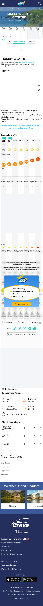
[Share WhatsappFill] (34, 328)
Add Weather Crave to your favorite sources (23, 334)
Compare (31, 41)
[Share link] (14, 328)
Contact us (6, 550)
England (19, 8)
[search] (39, 3)
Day (9, 41)
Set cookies (12, 594)
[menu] (3, 3)
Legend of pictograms (11, 554)
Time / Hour (19, 41)
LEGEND (7, 71)
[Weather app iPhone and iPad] (13, 579)
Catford (25, 8)
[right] (41, 32)
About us (5, 546)
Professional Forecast (11, 569)
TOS (22, 587)
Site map (29, 587)
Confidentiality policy (32, 591)
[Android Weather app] (29, 579)
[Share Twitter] (24, 328)
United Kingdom (11, 8)
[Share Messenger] (29, 328)
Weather (3, 8)
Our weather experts (11, 542)
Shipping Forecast (9, 565)
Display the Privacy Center (27, 594)
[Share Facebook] (19, 328)
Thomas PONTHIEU (27, 62)
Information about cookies (14, 591)
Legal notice (14, 587)
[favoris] (39, 15)
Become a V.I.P (23, 304)
